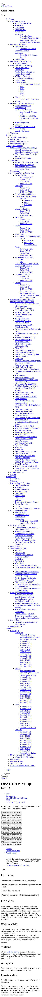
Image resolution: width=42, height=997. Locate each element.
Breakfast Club (20, 513)
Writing (22, 207)
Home (8, 794)
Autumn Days (25, 641)
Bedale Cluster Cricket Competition (23, 315)
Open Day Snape (21, 441)
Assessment (14, 160)
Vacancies (14, 133)
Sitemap (9, 849)
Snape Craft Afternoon (23, 308)
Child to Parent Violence (24, 555)
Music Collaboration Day (24, 392)
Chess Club (19, 348)
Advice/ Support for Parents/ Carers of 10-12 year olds (25, 579)
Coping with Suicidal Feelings (26, 565)
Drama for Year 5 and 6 (23, 325)
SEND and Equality (17, 129)
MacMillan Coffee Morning (25, 338)
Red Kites (28, 205)
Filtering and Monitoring (19, 141)
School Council (16, 763)
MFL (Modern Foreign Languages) (28, 236)
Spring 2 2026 (25, 650)
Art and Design (20, 175)
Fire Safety (19, 559)
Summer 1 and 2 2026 (28, 728)
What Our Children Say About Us (22, 766)
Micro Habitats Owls (27, 293)
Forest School (20, 80)
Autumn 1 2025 (25, 643)
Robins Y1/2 (29, 241)
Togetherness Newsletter (24, 595)
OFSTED (18, 125)
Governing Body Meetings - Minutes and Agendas (30, 39)
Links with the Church (28, 49)
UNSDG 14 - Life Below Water (27, 462)
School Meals (20, 496)
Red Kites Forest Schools (24, 413)
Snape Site (19, 25)
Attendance (19, 494)
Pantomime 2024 (21, 403)
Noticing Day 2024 (22, 394)
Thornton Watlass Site (23, 23)
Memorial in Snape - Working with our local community (28, 362)
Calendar (13, 481)
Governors (19, 34)
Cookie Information (13, 851)
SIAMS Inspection (22, 122)
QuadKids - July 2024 (28, 116)
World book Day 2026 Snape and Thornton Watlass (27, 419)
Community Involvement (24, 352)
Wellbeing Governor (22, 76)
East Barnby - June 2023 (29, 521)
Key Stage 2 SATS (22, 169)
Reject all (5, 895)
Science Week (20, 375)
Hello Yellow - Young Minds (25, 451)
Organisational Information (20, 483)
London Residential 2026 (24, 310)
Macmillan (19, 449)
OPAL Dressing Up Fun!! (29, 99)
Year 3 (22, 89)
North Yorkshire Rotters (23, 367)
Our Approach (15, 139)
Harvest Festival (21, 399)
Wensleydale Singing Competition (27, 428)
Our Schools (10, 19)
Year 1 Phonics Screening (24, 165)
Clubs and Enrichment (18, 510)
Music (17, 247)
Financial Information (23, 106)
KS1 (21, 260)
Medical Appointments (23, 532)
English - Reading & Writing (25, 196)
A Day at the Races (22, 342)
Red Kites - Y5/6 (26, 184)
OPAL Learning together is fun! (26, 152)
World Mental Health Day (24, 401)
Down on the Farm (22, 357)
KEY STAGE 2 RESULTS (25, 127)
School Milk (19, 498)
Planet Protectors (16, 761)
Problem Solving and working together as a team (29, 636)
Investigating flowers (27, 297)
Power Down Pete (21, 464)
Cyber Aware (20, 553)
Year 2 (22, 87)
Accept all (13, 895)
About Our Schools (17, 21)
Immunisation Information (24, 534)
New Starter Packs (22, 485)
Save (21, 995)
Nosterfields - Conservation (25, 456)
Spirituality (19, 53)
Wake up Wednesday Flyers (25, 540)
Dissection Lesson (26, 291)
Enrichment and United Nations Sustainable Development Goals (22, 301)
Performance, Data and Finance (21, 103)
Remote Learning (21, 504)
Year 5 (22, 93)
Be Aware (18, 551)
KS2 (21, 262)
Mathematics (19, 234)
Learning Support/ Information (21, 593)
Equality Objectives (22, 131)
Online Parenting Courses (24, 614)
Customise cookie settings (29, 895)
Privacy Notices (21, 63)
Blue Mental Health (22, 68)
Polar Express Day (22, 327)
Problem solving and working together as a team (29, 672)
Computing (19, 186)
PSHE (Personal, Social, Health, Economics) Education (27, 265)
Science (18, 283)
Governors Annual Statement (30, 42)
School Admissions (22, 489)
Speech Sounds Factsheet (24, 597)
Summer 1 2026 (25, 652)
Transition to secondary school (26, 616)
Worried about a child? (18, 137)
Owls (26, 203)
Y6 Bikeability (20, 435)
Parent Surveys (15, 546)
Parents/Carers (11, 477)
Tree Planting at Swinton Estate (26, 380)
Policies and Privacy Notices (20, 61)
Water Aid (18, 447)
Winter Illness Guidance (24, 536)
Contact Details (20, 30)
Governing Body (26, 36)
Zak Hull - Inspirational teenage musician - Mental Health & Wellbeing (26, 388)
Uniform (18, 500)
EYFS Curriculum (17, 472)
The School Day (21, 491)
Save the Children (21, 445)
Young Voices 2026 (22, 319)
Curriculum (14, 171)
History (17, 226)
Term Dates (19, 487)
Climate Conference (22, 458)
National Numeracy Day (24, 365)
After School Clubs (22, 515)
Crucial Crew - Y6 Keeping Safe (27, 354)
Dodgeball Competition (23, 411)
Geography (19, 217)
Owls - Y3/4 (24, 182)
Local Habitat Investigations (30, 295)
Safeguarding (10, 135)
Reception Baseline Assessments (27, 163)
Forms (17, 506)
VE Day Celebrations (23, 430)
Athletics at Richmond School (26, 397)
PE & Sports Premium (23, 110)
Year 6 (22, 95)
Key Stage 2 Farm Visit (23, 443)
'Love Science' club (22, 312)
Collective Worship (22, 51)
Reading (23, 198)
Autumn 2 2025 (25, 645)
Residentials (19, 519)
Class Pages (14, 631)
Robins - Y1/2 (25, 179)
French (22, 238)
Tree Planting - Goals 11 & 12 (26, 466)
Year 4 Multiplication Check (25, 167)
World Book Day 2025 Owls (25, 384)
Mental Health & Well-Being (21, 755)
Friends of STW (16, 626)
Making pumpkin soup (28, 639)
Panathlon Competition (23, 409)
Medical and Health (17, 525)
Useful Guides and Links (24, 78)
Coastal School (20, 82)
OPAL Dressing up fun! (24, 150)
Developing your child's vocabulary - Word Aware (24, 600)
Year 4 (22, 91)
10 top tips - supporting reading (26, 603)
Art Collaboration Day (23, 340)
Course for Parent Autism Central (27, 618)
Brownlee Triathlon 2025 (24, 432)
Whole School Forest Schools (26, 437)
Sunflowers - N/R (26, 177)
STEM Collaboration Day (24, 378)
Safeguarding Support (18, 548)
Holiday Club (20, 517)
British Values (20, 59)
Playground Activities (23, 158)
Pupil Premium (20, 108)
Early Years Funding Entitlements (27, 508)
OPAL (17, 97)
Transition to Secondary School (26, 502)
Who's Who (19, 28)
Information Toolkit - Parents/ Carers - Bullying (26, 575)
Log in (8, 770)
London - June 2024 (27, 523)
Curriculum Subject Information (22, 173)
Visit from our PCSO (22, 382)
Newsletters (14, 479)
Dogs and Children (22, 557)
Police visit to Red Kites (24, 439)
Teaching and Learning (14, 146)
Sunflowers (28, 200)
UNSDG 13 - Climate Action (26, 460)
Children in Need (21, 454)
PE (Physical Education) (24, 257)
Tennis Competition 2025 (24, 426)
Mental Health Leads (22, 74)
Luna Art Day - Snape (23, 321)
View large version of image (11, 812)
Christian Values (21, 47)
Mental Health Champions (24, 72)
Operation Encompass (18, 144)
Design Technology (22, 209)
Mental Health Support (23, 538)
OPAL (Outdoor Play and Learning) (23, 148)
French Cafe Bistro (22, 323)
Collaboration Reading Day (25, 350)
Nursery (13, 475)
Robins (17, 669)
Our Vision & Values (18, 44)
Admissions (19, 32)
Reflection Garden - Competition (27, 369)
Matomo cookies (13, 952)
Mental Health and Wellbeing (21, 66)
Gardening (19, 359)
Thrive (17, 101)
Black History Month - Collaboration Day (23, 345)
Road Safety (19, 70)
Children (9, 629)
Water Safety (19, 563)
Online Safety (15, 620)
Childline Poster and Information (27, 572)
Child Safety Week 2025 (24, 582)
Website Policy (11, 853)
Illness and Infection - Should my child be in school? (27, 528)
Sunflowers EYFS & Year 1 (30, 85)
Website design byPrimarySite (17, 865)
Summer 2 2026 (25, 654)
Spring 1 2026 (25, 648)
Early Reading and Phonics (25, 194)
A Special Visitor (21, 416)
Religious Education (22, 274)
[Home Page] (6, 6)
